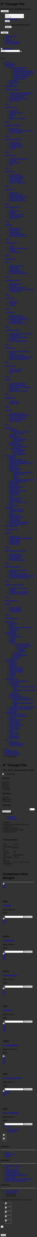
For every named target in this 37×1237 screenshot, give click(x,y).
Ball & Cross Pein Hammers (19, 351)
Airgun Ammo (22, 648)
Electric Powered (15, 437)
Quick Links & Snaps (16, 234)
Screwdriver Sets (15, 321)
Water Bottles (14, 659)
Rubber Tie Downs (16, 132)
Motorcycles (13, 732)
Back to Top (7, 1126)
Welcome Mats (14, 520)
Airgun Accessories (24, 646)
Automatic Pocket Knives (18, 570)
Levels (11, 246)
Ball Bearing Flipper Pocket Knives (22, 576)
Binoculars (13, 635)
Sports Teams (14, 738)
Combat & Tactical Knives (18, 588)
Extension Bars (14, 335)
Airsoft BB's (13, 435)
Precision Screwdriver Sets (19, 319)
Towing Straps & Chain (17, 383)
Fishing (11, 640)
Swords (7, 604)
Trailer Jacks (13, 389)
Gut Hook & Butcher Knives (19, 592)
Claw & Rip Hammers (17, 355)
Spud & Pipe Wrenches (17, 419)
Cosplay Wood (14, 544)
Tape (11, 504)
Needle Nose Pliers (16, 271)
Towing (7, 380)
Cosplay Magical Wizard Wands (20, 538)
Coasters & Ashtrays (16, 509)
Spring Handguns (19, 450)
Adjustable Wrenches (17, 414)
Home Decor (9, 507)
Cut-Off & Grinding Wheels (18, 95)
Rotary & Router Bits (16, 198)
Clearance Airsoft (19, 69)
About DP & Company (13, 1166)
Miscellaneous (10, 259)
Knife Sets (13, 572)
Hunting (12, 642)
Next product (11, 1131)
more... (7, 104)
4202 (5, 1109)
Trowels (12, 148)
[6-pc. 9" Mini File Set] (7, 1095)
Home (7, 62)
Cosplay (8, 533)
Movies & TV (13, 734)
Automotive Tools (11, 107)
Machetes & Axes (11, 601)
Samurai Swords (15, 611)
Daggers (12, 590)
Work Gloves (13, 505)
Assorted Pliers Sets (16, 266)
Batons (11, 625)
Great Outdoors (14, 723)
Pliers (7, 262)
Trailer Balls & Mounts (17, 385)
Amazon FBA (10, 1177)
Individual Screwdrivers (17, 317)
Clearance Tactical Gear (22, 75)
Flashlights (13, 467)
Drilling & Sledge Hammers (19, 359)
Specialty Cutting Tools (17, 182)
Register (8, 27)
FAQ (7, 38)
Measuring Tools (11, 243)
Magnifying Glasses (16, 487)
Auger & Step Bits (15, 195)
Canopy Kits (13, 684)
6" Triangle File (8, 940)
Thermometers (14, 518)
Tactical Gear (9, 660)
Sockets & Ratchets (12, 330)
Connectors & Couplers (17, 287)
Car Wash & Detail (16, 113)
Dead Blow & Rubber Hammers (20, 357)
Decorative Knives (15, 554)
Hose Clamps (14, 230)
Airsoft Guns (9, 428)
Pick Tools (13, 303)
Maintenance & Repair (17, 118)
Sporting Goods (10, 633)
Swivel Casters (14, 371)
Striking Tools (10, 348)
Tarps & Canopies (11, 679)
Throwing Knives (11, 618)
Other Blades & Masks (17, 560)
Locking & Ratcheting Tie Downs (21, 130)
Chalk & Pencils (15, 143)
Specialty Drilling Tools (17, 200)
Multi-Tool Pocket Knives (18, 574)
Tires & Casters (10, 366)
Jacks (11, 116)
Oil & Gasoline (14, 736)
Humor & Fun (14, 727)
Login (7, 21)
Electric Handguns (20, 439)
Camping (12, 638)
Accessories (13, 111)
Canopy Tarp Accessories (18, 681)
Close (3, 1235)
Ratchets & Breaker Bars (18, 341)
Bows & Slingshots (20, 655)
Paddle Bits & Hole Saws (18, 196)
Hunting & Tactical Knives (14, 585)
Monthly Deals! (14, 82)
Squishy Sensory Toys (17, 744)
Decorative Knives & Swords (15, 551)
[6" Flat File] (5, 887)
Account (5, 11)
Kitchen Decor (14, 515)
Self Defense (9, 622)
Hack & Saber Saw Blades (18, 98)
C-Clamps (12, 161)
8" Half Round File (10, 975)
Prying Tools (9, 298)
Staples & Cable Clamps (18, 502)
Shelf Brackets (14, 500)
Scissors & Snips (15, 180)
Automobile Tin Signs (17, 714)
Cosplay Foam (14, 536)
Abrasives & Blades (12, 89)
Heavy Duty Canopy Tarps (18, 697)
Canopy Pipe (14, 694)
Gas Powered (14, 443)
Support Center (11, 36)
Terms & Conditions (12, 42)
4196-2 (6, 936)
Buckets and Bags (15, 459)
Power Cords (14, 494)
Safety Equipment (15, 145)
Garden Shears (18, 474)
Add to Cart (6, 811)
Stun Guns (13, 631)
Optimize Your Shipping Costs (16, 1181)
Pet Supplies (13, 742)
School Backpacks (16, 498)
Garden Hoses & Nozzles (22, 472)
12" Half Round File (10, 1045)
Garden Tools (14, 470)
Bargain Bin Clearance (17, 67)
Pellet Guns (21, 651)
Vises (11, 164)
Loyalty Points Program (13, 1173)
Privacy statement (11, 1171)
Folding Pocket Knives (13, 567)
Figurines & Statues (16, 511)
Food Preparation (15, 469)
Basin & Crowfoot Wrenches (19, 415)
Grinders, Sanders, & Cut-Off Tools (21, 289)
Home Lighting (14, 483)
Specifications (12, 819)
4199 (5, 1074)
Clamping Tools (10, 155)
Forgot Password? (11, 19)
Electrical (12, 114)
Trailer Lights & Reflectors (18, 391)
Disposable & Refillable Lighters (21, 463)
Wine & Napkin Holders (17, 524)
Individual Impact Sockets (18, 337)
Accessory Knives (11, 529)
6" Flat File (7, 906)
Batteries (12, 457)
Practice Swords (15, 609)
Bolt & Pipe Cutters (16, 177)
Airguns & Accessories (21, 644)
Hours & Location (11, 1191)
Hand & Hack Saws (16, 178)
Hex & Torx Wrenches (17, 417)
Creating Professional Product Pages (18, 1179)
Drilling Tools (9, 189)
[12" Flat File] (4, 994)
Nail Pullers (13, 301)
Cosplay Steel (14, 542)
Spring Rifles (18, 452)
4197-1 (6, 971)
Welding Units (14, 403)
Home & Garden (11, 456)
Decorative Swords (16, 556)
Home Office (13, 485)
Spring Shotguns (19, 454)
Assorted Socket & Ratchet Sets (20, 333)
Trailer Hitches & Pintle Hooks (20, 387)
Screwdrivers (9, 312)
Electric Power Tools (12, 207)
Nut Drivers (13, 339)
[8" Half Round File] (4, 959)
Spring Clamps (14, 162)
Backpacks (13, 662)
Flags (11, 513)
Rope (11, 496)
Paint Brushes (14, 493)
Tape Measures (14, 252)
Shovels (16, 478)
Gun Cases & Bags (16, 670)
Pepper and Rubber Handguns (20, 627)
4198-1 (6, 1041)
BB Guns (20, 649)
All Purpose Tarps (15, 696)
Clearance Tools (19, 79)
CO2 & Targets (18, 433)
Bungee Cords (14, 129)
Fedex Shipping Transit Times (16, 1175)
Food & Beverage (15, 720)
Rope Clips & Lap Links (17, 236)
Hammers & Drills (15, 291)
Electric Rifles (18, 441)
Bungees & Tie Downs (13, 125)
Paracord (12, 675)
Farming (12, 718)
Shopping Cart (10, 1154)
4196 (5, 901)
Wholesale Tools (11, 86)
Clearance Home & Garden (23, 71)
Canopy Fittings (15, 683)
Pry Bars (12, 305)
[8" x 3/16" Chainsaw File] (4, 1063)
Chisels (12, 353)
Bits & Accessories (16, 316)
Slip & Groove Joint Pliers (18, 273)
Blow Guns (13, 285)
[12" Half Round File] (4, 1031)
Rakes (15, 476)
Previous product (13, 1129)
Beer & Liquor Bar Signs (18, 716)
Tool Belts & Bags (15, 146)
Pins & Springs (14, 232)
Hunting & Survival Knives (18, 594)
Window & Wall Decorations (19, 522)
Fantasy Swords (15, 607)
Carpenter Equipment (13, 139)
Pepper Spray (14, 629)
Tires (11, 373)
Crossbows (17, 657)
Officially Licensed (15, 445)
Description (11, 817)
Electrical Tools (14, 465)
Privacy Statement (12, 43)
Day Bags (12, 664)
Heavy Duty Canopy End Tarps (20, 708)
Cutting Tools (9, 171)
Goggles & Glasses (16, 668)
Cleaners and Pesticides (18, 461)
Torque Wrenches (15, 421)
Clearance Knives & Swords (23, 73)
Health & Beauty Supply (18, 481)
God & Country (14, 721)
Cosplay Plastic (14, 540)
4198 (5, 1006)
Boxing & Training (15, 636)
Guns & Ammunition (16, 725)
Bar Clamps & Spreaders (18, 159)
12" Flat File (7, 1010)
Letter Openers (14, 558)
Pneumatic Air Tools (12, 280)
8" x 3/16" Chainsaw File (12, 1078)
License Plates (14, 729)
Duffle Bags (13, 666)
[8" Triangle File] (7, 49)
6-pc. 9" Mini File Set (11, 1113)
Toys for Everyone (15, 745)
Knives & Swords (11, 526)
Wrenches (8, 410)
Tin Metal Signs (10, 712)
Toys (6, 740)
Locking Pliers (14, 269)
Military (11, 731)
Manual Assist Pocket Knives (19, 578)
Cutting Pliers (14, 268)
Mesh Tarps (13, 710)
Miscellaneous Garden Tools (23, 480)
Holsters (12, 673)
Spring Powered (15, 448)
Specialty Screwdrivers (17, 323)
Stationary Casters (16, 369)
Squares (12, 250)
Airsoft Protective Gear (21, 432)
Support (5, 32)
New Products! (10, 64)
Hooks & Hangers (15, 228)
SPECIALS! (9, 66)
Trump (11, 84)
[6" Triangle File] (5, 922)
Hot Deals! (13, 80)
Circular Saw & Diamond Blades (21, 93)
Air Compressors (15, 284)
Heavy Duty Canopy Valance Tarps (22, 707)
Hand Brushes (14, 100)
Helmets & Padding (16, 672)
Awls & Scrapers (15, 175)
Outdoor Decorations (16, 517)
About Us (9, 40)
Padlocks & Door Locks (17, 491)
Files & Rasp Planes (16, 97)
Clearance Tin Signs (20, 77)
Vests (11, 677)
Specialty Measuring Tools (18, 248)
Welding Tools (10, 398)
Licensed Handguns (20, 446)
